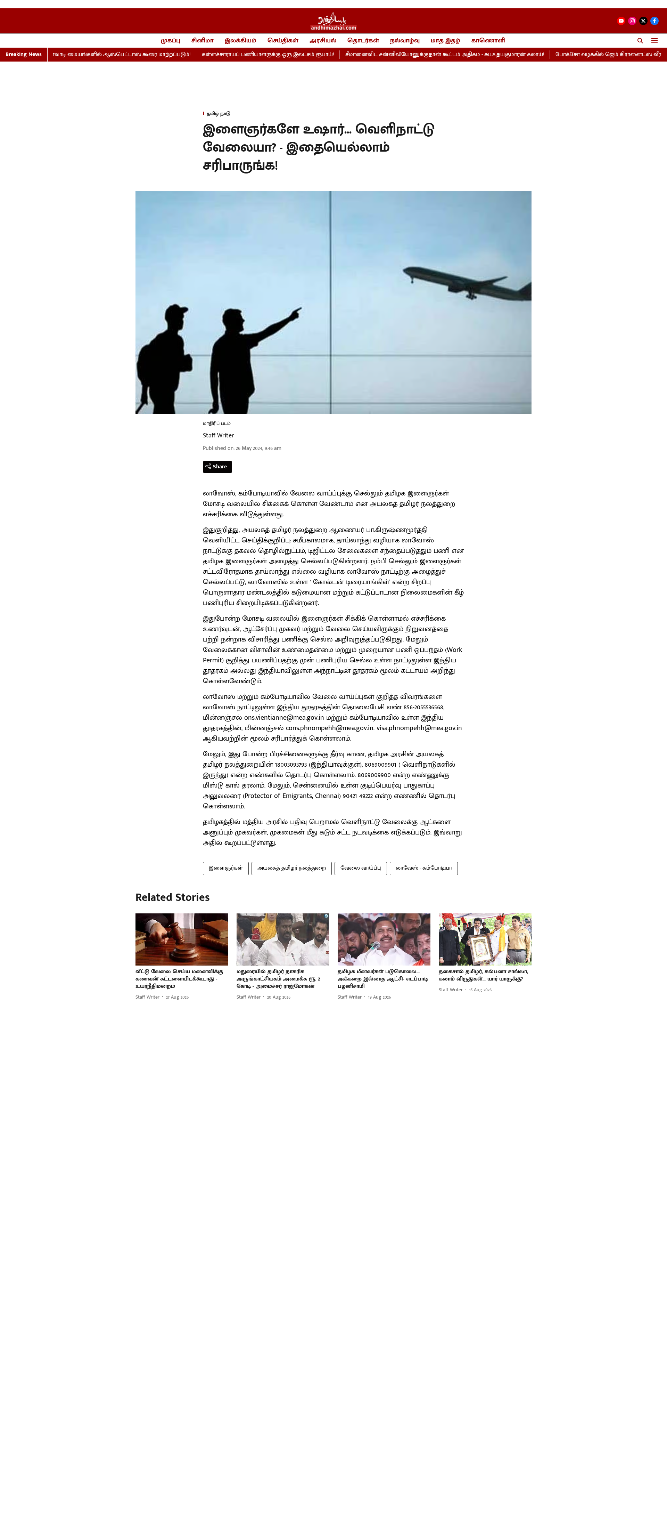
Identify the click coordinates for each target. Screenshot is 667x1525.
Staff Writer (218, 435)
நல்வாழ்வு (405, 41)
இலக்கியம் (240, 41)
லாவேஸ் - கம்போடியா (424, 868)
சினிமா (202, 41)
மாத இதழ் (445, 41)
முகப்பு (170, 41)
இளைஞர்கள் (226, 868)
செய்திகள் (282, 41)
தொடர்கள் (363, 41)
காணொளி (488, 41)
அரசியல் (323, 41)
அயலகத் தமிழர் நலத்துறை (291, 868)
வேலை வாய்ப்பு (360, 868)
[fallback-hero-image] (181, 939)
